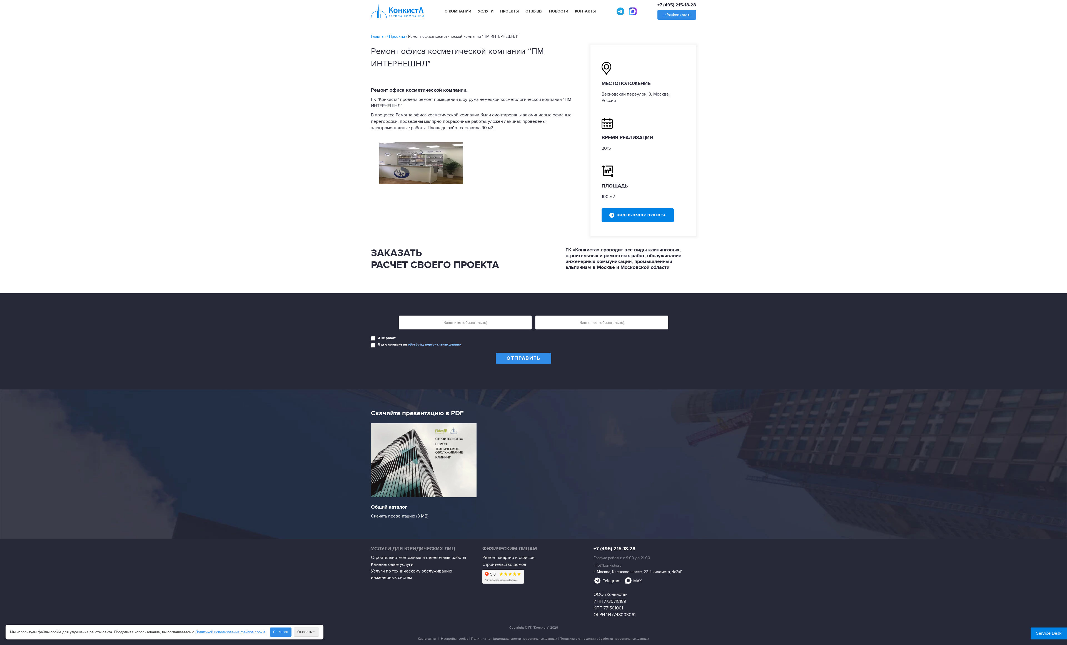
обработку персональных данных (434, 344)
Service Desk (1048, 633)
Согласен (280, 632)
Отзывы (533, 11)
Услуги (485, 11)
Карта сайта (427, 639)
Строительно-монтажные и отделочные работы (418, 557)
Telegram (611, 580)
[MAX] (633, 11)
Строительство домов (504, 564)
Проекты (509, 11)
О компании (458, 11)
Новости (558, 11)
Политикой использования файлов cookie (230, 632)
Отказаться (306, 632)
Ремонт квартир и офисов (508, 557)
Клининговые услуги (392, 564)
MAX (637, 580)
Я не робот (387, 338)
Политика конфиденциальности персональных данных (514, 639)
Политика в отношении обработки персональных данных (604, 639)
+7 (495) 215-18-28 (676, 5)
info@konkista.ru (678, 14)
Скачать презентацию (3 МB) (399, 516)
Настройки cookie (454, 639)
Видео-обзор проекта (641, 215)
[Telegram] (620, 11)
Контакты (585, 11)
